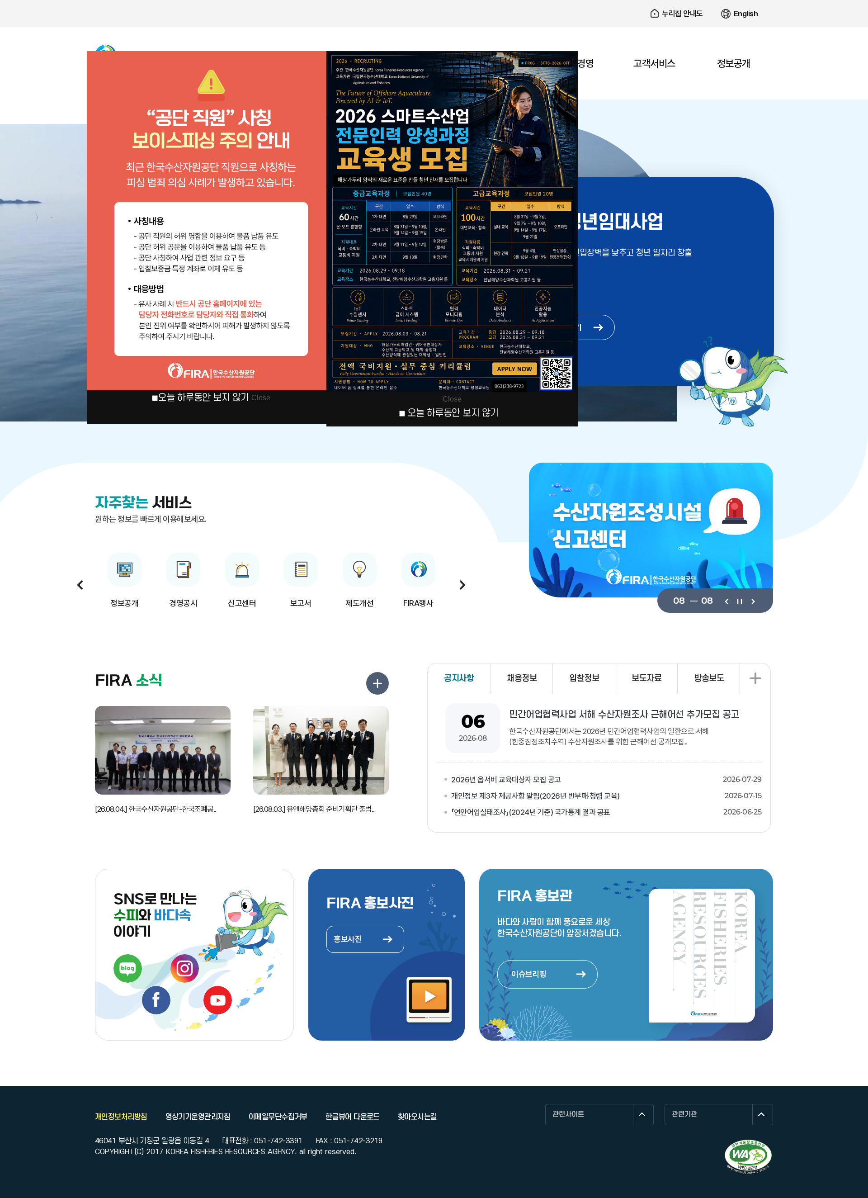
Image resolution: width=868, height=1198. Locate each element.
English (746, 13)
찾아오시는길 (417, 1117)
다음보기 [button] (462, 584)
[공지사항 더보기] (755, 678)
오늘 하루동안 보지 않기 (203, 398)
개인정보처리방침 (121, 1117)
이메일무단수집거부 (278, 1117)
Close (260, 398)
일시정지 (739, 601)
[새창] (748, 1156)
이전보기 (726, 601)
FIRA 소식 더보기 (377, 683)
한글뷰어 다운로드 (353, 1117)
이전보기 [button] (80, 584)
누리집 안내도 (682, 13)
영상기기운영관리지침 (198, 1117)
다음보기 (752, 601)
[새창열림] (127, 968)
